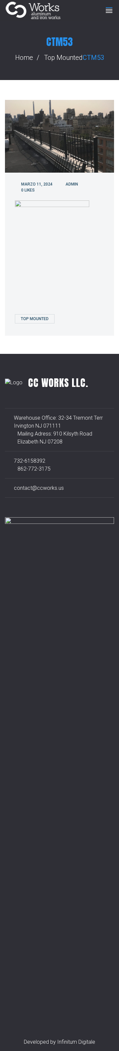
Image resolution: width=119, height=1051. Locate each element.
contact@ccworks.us (39, 488)
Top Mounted (63, 58)
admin (71, 184)
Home (24, 58)
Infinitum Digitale (76, 1042)
